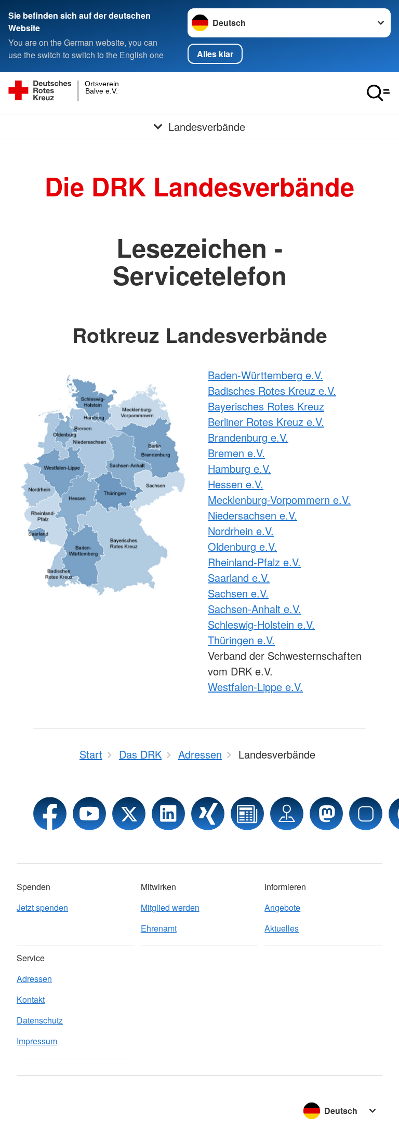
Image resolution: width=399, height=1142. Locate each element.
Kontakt (31, 999)
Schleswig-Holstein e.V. (261, 624)
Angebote (282, 907)
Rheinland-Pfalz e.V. (254, 561)
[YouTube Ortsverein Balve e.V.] (89, 813)
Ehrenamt (159, 928)
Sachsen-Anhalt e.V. (254, 608)
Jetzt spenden (42, 907)
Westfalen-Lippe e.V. (255, 686)
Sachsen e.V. (238, 593)
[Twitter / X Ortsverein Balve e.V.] (128, 813)
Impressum (37, 1041)
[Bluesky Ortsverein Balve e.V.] (365, 813)
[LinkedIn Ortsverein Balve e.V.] (168, 813)
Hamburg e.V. (239, 468)
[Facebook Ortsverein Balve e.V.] (49, 813)
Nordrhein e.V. (241, 530)
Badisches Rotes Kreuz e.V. (272, 390)
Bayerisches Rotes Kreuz (266, 406)
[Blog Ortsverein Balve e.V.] (247, 813)
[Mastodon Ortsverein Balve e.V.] (326, 813)
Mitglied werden (170, 907)
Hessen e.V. (235, 484)
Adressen (34, 979)
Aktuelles (281, 928)
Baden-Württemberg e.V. (265, 374)
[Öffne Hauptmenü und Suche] (378, 93)
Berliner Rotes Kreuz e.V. (266, 421)
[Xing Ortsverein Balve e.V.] (207, 813)
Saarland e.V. (239, 577)
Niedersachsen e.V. (252, 515)
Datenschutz (40, 1020)
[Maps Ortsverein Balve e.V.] (286, 813)
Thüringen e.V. (241, 639)
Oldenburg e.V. (242, 546)
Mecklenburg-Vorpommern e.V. (279, 499)
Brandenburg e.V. (248, 437)
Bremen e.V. (236, 452)
